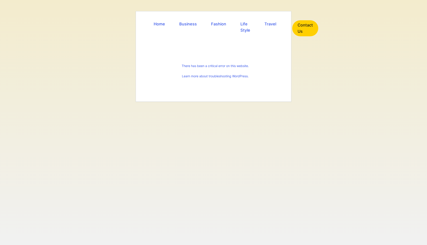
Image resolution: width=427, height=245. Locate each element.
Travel (270, 24)
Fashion (218, 24)
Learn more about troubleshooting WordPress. (215, 76)
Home (159, 24)
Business (188, 24)
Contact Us (305, 28)
